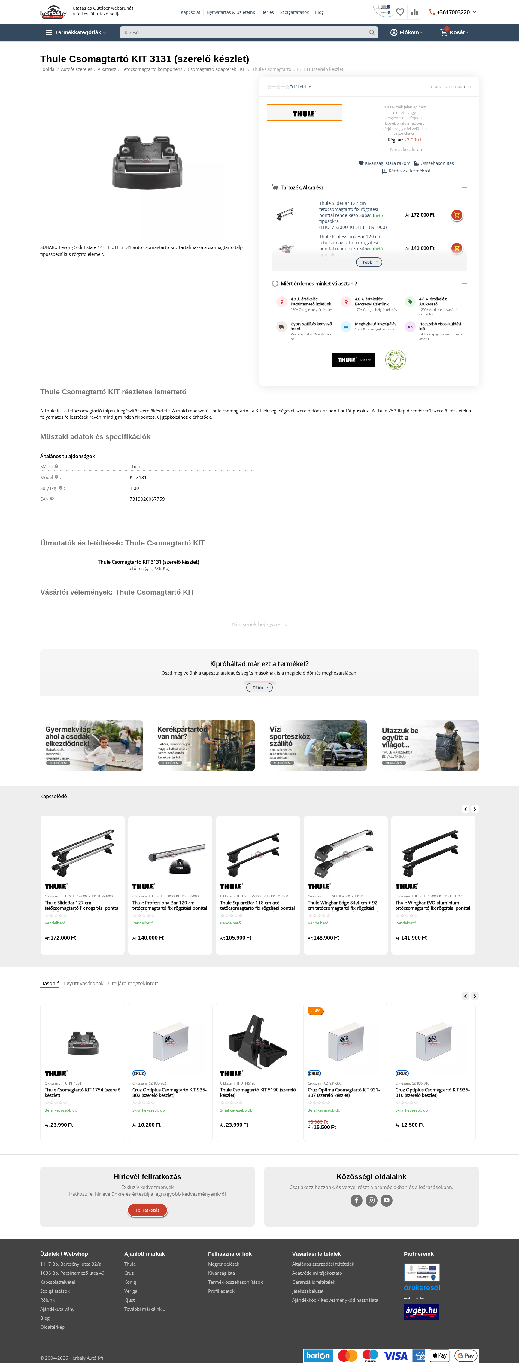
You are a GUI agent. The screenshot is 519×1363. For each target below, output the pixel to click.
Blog (319, 12)
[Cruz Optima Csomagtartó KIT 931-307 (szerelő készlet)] (345, 1041)
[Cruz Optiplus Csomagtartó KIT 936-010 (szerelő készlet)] (433, 1041)
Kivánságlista (221, 1273)
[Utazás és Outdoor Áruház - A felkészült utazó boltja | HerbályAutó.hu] (53, 11)
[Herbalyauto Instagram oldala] (372, 1201)
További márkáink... (144, 1309)
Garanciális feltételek (313, 1282)
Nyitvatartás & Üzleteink (231, 12)
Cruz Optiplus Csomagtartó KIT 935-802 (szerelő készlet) (169, 1092)
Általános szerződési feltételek (323, 1264)
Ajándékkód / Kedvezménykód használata (335, 1300)
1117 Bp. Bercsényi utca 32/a (70, 1264)
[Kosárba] (456, 215)
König (130, 1282)
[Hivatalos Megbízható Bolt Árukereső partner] (395, 360)
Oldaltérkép (52, 1327)
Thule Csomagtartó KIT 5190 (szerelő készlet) (258, 1092)
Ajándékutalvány (57, 1309)
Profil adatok (221, 1291)
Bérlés (267, 12)
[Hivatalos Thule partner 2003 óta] (353, 360)
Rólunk (47, 1300)
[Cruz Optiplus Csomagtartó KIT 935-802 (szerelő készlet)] (170, 1041)
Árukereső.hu (414, 1298)
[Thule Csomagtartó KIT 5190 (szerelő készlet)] (258, 1041)
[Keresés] (372, 32)
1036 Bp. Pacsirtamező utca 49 (72, 1273)
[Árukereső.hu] (431, 1290)
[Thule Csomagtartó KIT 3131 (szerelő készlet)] (146, 159)
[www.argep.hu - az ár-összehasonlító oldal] (421, 1311)
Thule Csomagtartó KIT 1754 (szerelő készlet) (82, 1092)
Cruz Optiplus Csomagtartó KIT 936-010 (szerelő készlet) (433, 1092)
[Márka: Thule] (305, 113)
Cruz (129, 1273)
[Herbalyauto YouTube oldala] (387, 1201)
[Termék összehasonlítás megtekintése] (415, 15)
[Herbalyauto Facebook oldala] (357, 1201)
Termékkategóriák (78, 32)
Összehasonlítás (437, 163)
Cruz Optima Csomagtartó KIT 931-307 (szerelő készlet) (344, 1092)
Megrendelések (223, 1264)
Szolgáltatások (294, 12)
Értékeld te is (303, 86)
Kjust (129, 1300)
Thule (135, 466)
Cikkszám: (439, 87)
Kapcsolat (190, 12)
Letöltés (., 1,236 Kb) (148, 568)
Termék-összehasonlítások (235, 1282)
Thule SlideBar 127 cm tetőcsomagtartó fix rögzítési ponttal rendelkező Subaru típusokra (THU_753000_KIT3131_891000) (353, 215)
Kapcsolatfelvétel (57, 1282)
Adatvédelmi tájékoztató (317, 1273)
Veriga (130, 1291)
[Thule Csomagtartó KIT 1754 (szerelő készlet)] (82, 1041)
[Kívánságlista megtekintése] (400, 15)
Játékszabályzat (307, 1291)
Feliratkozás (147, 1210)
